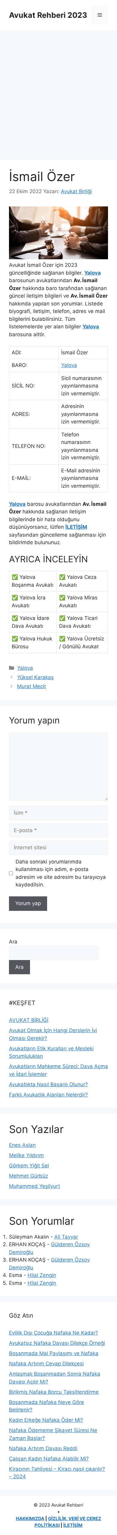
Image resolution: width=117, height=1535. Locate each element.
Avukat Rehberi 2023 (48, 15)
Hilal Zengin (42, 1275)
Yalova (92, 273)
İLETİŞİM (76, 527)
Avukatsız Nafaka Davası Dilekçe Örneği (57, 1343)
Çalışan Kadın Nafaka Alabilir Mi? (49, 1459)
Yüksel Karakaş (35, 677)
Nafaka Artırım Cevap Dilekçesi (46, 1364)
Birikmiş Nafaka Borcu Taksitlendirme (54, 1392)
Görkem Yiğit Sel (29, 1166)
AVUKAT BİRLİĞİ (28, 1020)
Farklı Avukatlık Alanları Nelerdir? (48, 1095)
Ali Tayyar (66, 1237)
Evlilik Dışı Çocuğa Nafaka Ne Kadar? (53, 1333)
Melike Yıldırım (26, 1155)
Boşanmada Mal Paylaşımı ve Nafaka (53, 1353)
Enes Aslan (22, 1145)
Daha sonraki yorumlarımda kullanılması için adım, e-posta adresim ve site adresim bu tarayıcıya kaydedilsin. (61, 873)
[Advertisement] (58, 92)
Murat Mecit (31, 686)
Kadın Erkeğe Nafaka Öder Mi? (46, 1420)
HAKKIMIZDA (30, 1518)
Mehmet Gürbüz (28, 1176)
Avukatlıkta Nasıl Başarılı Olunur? (48, 1084)
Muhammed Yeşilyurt (34, 1186)
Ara (13, 942)
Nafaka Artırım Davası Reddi (43, 1448)
